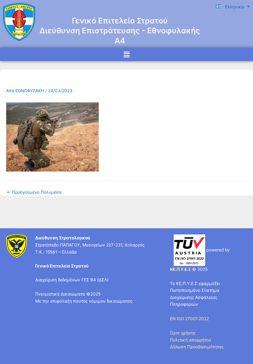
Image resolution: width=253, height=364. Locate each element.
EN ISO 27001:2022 (189, 318)
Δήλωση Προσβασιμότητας (197, 346)
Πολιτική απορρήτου (190, 339)
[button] (126, 54)
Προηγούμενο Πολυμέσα (34, 192)
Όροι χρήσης (183, 332)
